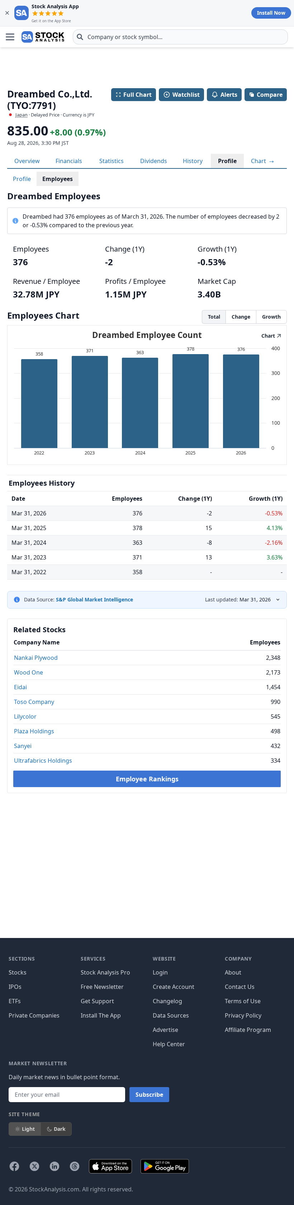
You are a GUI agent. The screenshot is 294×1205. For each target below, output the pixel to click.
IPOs (15, 987)
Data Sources (171, 1015)
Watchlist (186, 95)
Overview (27, 161)
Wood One (28, 672)
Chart (259, 161)
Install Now (271, 12)
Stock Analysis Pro (105, 972)
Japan (21, 114)
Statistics (111, 161)
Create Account (173, 987)
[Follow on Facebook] (14, 1166)
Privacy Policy (243, 1015)
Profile (227, 161)
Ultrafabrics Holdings (43, 761)
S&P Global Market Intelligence (94, 599)
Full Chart (137, 95)
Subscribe (149, 1095)
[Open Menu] (10, 37)
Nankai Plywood (36, 658)
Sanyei (23, 746)
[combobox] (180, 36)
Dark (60, 1128)
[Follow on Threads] (74, 1166)
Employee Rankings (147, 779)
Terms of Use (243, 1001)
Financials (69, 161)
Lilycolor (25, 716)
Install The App (101, 1015)
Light (28, 1128)
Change (241, 316)
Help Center (169, 1044)
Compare (270, 95)
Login (160, 972)
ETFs (15, 1001)
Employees (57, 179)
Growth (271, 316)
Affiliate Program (248, 1030)
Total (214, 316)
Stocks (18, 972)
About (233, 972)
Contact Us (240, 987)
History (193, 161)
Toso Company (34, 702)
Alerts (228, 95)
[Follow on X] (34, 1166)
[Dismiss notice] (7, 13)
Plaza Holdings (34, 731)
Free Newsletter (102, 987)
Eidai (20, 687)
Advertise (165, 1030)
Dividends (153, 161)
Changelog (167, 1001)
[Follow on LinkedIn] (54, 1166)
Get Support (97, 1001)
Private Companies (34, 1015)
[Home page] (43, 36)
